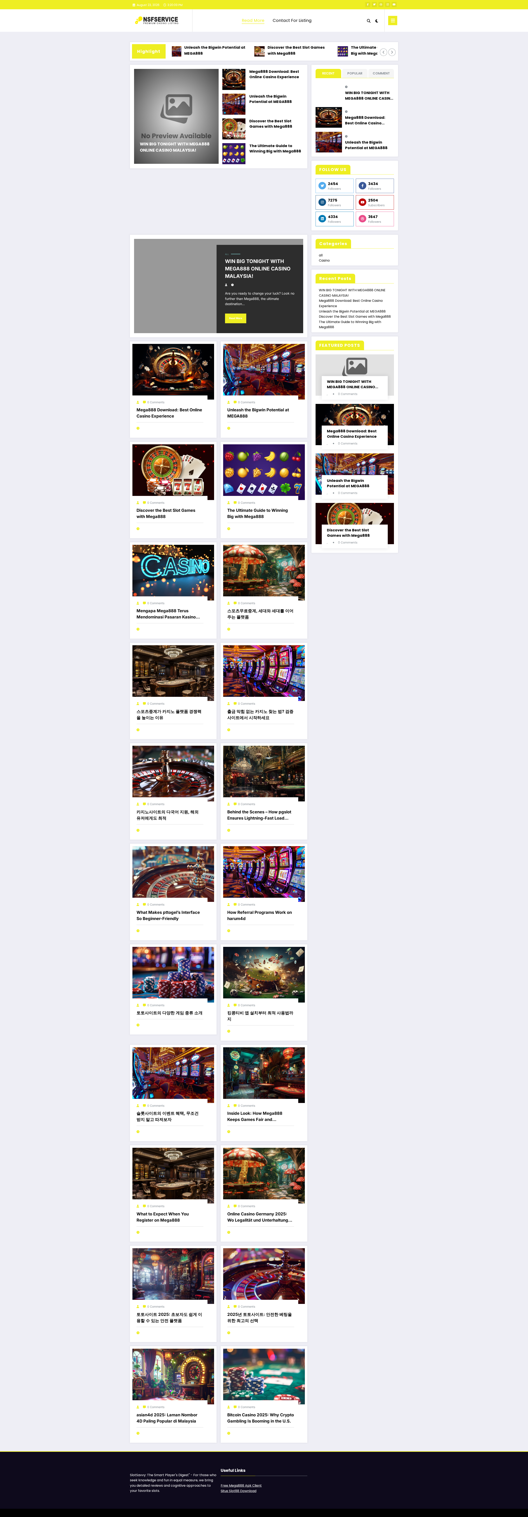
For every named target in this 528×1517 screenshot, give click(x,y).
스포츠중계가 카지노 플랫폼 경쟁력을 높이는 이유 (169, 714)
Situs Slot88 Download (238, 1491)
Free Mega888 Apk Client (241, 1485)
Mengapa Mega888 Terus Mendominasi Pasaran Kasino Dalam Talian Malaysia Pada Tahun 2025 (166, 614)
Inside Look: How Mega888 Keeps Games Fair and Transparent (254, 1117)
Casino (324, 260)
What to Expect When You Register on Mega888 (163, 1217)
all (227, 254)
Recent (328, 73)
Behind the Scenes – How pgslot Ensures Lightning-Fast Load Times (259, 815)
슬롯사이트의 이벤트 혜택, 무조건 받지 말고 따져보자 (168, 1116)
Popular (354, 73)
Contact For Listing (292, 20)
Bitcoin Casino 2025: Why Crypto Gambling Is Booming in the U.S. (260, 1418)
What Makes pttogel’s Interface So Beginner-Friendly (168, 915)
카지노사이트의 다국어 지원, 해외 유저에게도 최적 (168, 815)
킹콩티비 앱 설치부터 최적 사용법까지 (260, 1016)
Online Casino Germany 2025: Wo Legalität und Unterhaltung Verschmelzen (257, 1217)
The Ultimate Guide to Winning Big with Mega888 (331, 50)
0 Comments (155, 402)
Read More (253, 20)
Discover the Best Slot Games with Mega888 (246, 50)
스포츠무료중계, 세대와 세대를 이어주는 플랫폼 (260, 613)
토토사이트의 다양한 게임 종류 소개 (170, 1012)
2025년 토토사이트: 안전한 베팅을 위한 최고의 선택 (259, 1317)
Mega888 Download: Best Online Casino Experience (274, 74)
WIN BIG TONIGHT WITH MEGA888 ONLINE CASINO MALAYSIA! (175, 147)
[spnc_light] (376, 20)
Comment (381, 73)
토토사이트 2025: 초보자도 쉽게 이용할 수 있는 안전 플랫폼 (169, 1317)
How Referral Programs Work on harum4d (259, 915)
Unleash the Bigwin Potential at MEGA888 (270, 99)
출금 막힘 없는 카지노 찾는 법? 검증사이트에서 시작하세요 (260, 714)
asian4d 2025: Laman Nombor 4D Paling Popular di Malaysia (167, 1418)
